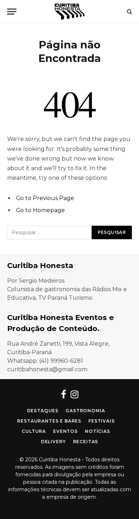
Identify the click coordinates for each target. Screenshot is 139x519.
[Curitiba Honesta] (69, 11)
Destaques (43, 410)
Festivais (101, 421)
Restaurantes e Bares (49, 421)
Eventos (65, 431)
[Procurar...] (128, 12)
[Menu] (11, 12)
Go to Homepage (40, 210)
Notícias (97, 431)
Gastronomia (85, 410)
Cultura (34, 431)
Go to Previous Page (45, 198)
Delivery (53, 441)
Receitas (85, 441)
